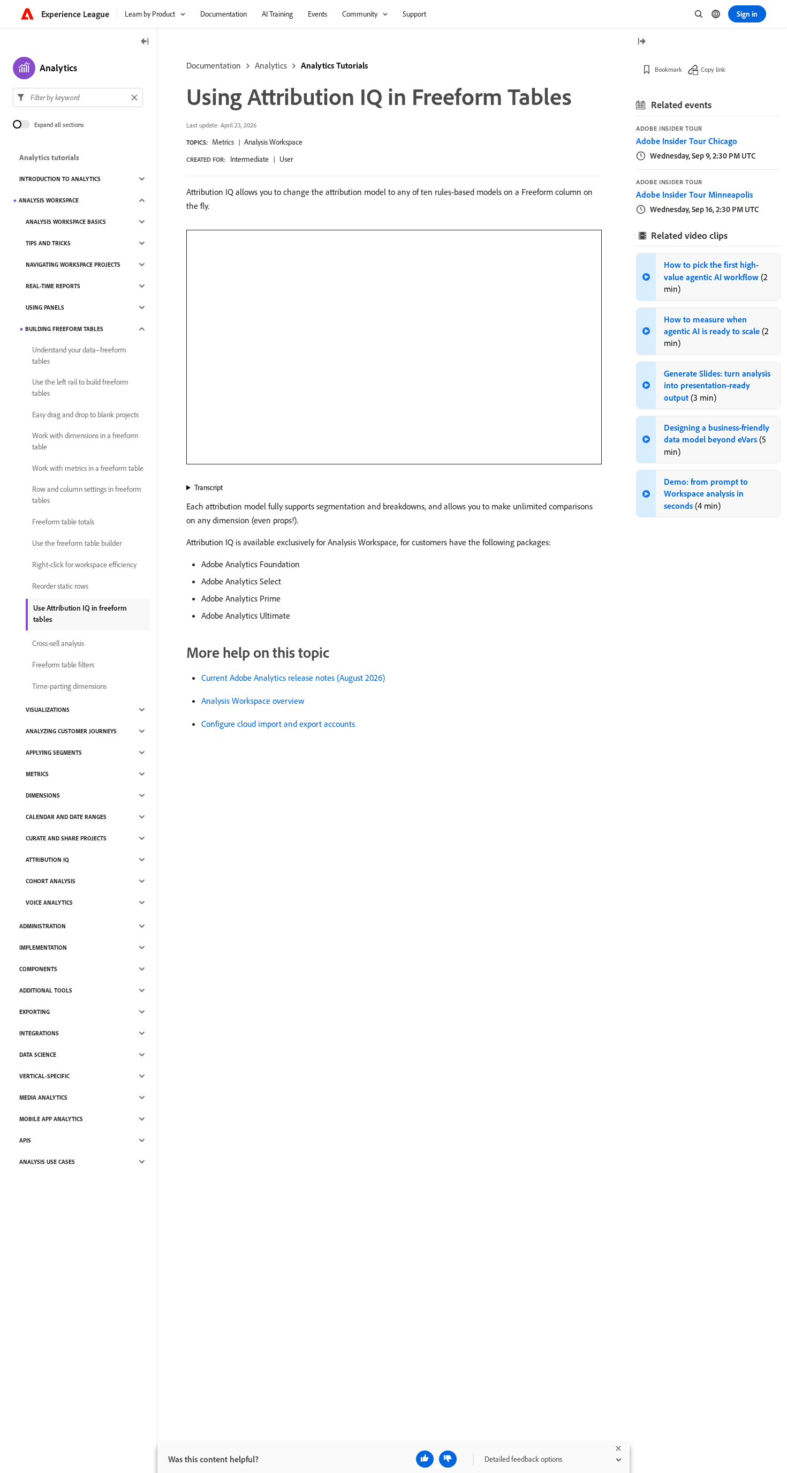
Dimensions (43, 795)
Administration (42, 926)
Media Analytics (43, 1097)
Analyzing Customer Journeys (71, 731)
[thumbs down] (448, 1459)
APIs (25, 1140)
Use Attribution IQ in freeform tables (80, 613)
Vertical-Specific (44, 1076)
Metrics (223, 142)
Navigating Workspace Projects (73, 264)
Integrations (39, 1033)
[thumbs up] (425, 1459)
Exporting (34, 1012)
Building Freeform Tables (64, 329)
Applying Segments (54, 752)
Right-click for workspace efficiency (84, 564)
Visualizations (48, 709)
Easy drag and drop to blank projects (85, 414)
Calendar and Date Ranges (66, 817)
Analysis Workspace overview (252, 700)
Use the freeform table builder (77, 543)
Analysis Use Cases (47, 1162)
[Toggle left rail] (145, 42)
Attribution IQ (47, 859)
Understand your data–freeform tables (79, 355)
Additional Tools (45, 990)
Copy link (713, 69)
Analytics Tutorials (334, 65)
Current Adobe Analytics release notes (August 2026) (293, 677)
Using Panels (45, 307)
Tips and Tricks (48, 243)
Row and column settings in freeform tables (86, 494)
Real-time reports (53, 286)
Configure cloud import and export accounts (278, 723)
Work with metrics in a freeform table (87, 468)
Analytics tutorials (49, 157)
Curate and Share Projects (66, 838)
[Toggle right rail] (641, 42)
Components (38, 969)
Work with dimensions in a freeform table (85, 441)
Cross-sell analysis (58, 643)
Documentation (213, 65)
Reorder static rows (60, 586)
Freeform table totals (63, 522)
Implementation (43, 947)
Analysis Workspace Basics (66, 222)
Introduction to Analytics (60, 179)
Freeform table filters (63, 665)
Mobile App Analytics (51, 1119)
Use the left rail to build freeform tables (80, 387)
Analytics (271, 65)
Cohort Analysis (50, 881)
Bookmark (668, 69)
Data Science (37, 1054)
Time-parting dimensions (69, 686)
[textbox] (78, 97)
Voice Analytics (49, 902)
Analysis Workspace (273, 142)
